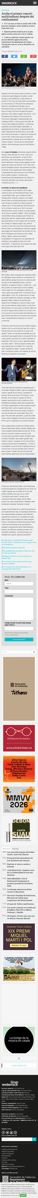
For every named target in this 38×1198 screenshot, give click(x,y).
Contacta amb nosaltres (9, 1160)
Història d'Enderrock (8, 1153)
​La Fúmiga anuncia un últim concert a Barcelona (19, 890)
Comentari (9, 596)
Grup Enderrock (19, 1065)
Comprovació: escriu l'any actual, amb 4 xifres (18, 624)
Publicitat (4, 1158)
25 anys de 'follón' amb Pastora (20, 904)
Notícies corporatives (8, 1151)
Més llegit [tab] (15, 849)
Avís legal (4, 1162)
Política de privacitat (8, 1164)
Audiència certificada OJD (9, 1149)
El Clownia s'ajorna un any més (14, 548)
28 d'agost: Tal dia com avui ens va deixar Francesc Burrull (21, 917)
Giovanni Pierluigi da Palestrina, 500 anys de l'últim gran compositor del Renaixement (21, 897)
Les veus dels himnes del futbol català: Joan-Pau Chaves (20, 853)
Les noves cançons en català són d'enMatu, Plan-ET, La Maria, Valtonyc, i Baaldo (21, 910)
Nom (6, 580)
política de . (13, 1195)
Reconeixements (6, 1156)
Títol (6, 588)
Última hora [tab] (6, 849)
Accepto (23, 1195)
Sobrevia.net (13, 1168)
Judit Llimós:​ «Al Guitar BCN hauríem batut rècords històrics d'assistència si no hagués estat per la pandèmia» (19, 542)
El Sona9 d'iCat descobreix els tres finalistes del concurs (20, 859)
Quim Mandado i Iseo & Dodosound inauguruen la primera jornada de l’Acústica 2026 (20, 882)
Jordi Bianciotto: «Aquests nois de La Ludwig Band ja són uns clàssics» (20, 872)
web (16, 183)
